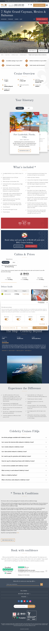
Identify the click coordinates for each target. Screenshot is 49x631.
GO (41, 584)
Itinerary (10, 19)
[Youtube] (24, 601)
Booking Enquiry (41, 19)
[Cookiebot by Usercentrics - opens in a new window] (38, 303)
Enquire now (26, 294)
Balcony (40, 278)
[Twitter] (22, 601)
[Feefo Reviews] (31, 615)
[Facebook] (19, 601)
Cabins (16, 19)
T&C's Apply (40, 1)
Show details (42, 324)
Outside (24, 278)
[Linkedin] (27, 601)
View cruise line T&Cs (7, 540)
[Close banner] (47, 302)
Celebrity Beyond (23, 54)
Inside (9, 278)
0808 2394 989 (19, 5)
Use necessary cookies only (9, 327)
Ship (21, 19)
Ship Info (3, 350)
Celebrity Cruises (14, 54)
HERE (18, 532)
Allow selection (24, 327)
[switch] (18, 319)
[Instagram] (30, 601)
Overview (4, 19)
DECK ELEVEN (8, 294)
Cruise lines (7, 54)
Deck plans (10, 350)
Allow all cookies (40, 327)
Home (2, 54)
